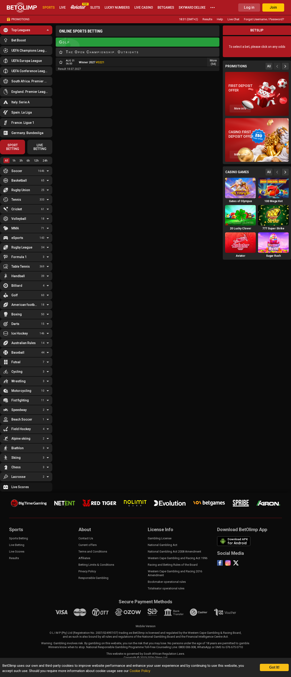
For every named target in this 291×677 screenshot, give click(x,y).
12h (36, 160)
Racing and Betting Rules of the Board (173, 564)
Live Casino (143, 7)
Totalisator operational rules (166, 588)
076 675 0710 (234, 647)
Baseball (17, 352)
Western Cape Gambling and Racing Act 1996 (177, 558)
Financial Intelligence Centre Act (207, 636)
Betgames (166, 7)
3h (21, 160)
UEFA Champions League (29, 50)
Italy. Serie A (20, 102)
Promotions (20, 19)
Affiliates (84, 558)
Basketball (19, 180)
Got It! (274, 667)
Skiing (16, 457)
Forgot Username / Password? (264, 19)
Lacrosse (18, 477)
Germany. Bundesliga (27, 133)
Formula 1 (19, 257)
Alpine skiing (20, 438)
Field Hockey (21, 429)
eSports (17, 238)
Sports (49, 7)
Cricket (16, 209)
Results (207, 19)
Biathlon (17, 448)
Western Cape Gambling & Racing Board (214, 632)
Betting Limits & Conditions (96, 564)
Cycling (17, 371)
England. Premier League (30, 92)
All (6, 160)
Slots (95, 7)
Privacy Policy (87, 571)
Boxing (16, 314)
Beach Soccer (21, 419)
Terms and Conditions (92, 551)
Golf (14, 295)
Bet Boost (18, 40)
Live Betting (16, 545)
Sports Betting (18, 538)
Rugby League (21, 247)
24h (45, 160)
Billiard (16, 285)
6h (28, 160)
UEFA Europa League (26, 61)
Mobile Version (146, 626)
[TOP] (78, 8)
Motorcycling (21, 391)
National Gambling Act (162, 545)
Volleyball (18, 219)
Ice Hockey (19, 333)
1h (13, 160)
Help (220, 19)
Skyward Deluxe (192, 7)
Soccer (16, 171)
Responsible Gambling (93, 578)
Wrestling (18, 381)
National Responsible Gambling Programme (115, 647)
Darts (15, 324)
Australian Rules (23, 343)
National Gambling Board (158, 636)
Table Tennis (20, 266)
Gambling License (159, 538)
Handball (18, 276)
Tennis (16, 199)
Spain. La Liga (21, 112)
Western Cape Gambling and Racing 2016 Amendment (175, 573)
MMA (15, 228)
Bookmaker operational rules (167, 581)
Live (62, 7)
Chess (16, 467)
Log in (249, 7)
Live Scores (20, 487)
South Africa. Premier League (30, 81)
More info (240, 108)
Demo (240, 195)
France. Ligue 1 (22, 122)
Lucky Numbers (117, 7)
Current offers (87, 545)
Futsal (15, 362)
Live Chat (233, 19)
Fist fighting (20, 400)
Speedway (19, 410)
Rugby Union (20, 190)
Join (273, 7)
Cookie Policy (140, 671)
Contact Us (85, 538)
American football (24, 305)
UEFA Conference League (30, 71)
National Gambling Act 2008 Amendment (174, 551)
